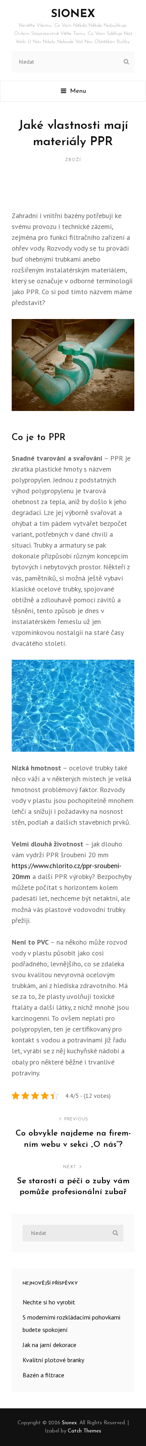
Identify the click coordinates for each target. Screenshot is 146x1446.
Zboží (73, 160)
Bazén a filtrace (43, 1375)
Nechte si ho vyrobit (49, 1302)
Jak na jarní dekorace (49, 1345)
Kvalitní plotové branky (53, 1360)
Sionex (73, 14)
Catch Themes (84, 1431)
